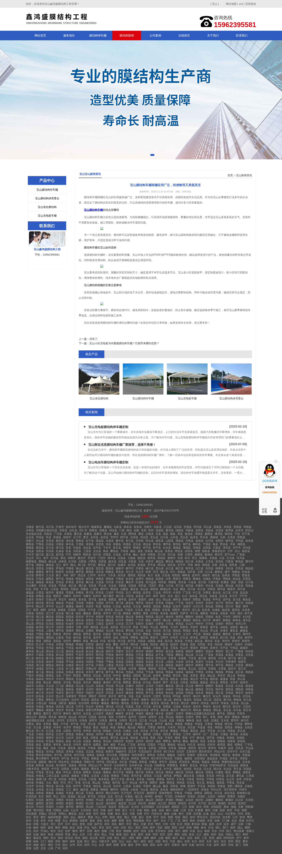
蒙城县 (127, 675)
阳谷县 (219, 644)
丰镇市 (243, 789)
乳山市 (184, 647)
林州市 (249, 637)
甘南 (103, 810)
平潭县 (199, 672)
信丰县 (190, 661)
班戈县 (50, 772)
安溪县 (70, 672)
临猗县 (161, 727)
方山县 (163, 720)
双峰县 (219, 606)
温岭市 (30, 685)
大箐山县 (41, 703)
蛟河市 (77, 713)
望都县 (221, 741)
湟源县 (160, 530)
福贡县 (246, 551)
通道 (238, 606)
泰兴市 (30, 692)
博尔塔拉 (38, 810)
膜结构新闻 (127, 35)
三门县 (60, 685)
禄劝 (197, 564)
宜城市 (219, 623)
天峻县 (30, 526)
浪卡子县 (118, 772)
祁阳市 (176, 609)
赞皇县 (40, 751)
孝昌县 (180, 623)
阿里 (206, 806)
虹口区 (162, 803)
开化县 (110, 685)
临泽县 (194, 537)
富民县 (233, 564)
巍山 (135, 554)
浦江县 (180, 685)
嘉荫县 (72, 703)
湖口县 (40, 665)
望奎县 (50, 699)
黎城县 (174, 730)
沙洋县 (209, 623)
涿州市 (150, 741)
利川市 (120, 620)
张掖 (110, 813)
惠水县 (30, 568)
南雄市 (80, 606)
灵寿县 (70, 751)
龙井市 (197, 706)
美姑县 (30, 578)
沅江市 (50, 613)
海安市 (239, 692)
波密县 (247, 772)
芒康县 (85, 775)
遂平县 (214, 627)
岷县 (173, 533)
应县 (58, 730)
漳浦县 (212, 668)
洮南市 (30, 710)
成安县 (72, 748)
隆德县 (85, 768)
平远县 (70, 602)
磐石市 (47, 713)
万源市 (152, 585)
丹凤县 (190, 540)
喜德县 (70, 578)
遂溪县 (224, 678)
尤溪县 (130, 672)
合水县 (30, 537)
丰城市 (90, 658)
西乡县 (224, 544)
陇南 (166, 813)
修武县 (144, 637)
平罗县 (138, 768)
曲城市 (244, 647)
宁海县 (180, 689)
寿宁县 (219, 665)
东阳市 (140, 685)
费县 (118, 647)
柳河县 (197, 710)
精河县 (82, 765)
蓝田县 (189, 551)
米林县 (40, 775)
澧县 (145, 613)
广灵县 (30, 734)
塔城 (48, 810)
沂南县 (157, 647)
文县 (158, 533)
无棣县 (144, 644)
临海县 (201, 744)
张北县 (107, 741)
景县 (118, 734)
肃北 (85, 537)
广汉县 (187, 592)
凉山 (73, 817)
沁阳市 (107, 637)
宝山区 (132, 803)
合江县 (227, 592)
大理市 (189, 554)
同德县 (247, 526)
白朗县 (30, 779)
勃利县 (178, 699)
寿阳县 (219, 727)
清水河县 (229, 792)
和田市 (145, 758)
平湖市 (40, 689)
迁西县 (162, 748)
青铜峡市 (106, 768)
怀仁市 (40, 730)
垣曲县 (104, 727)
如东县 (40, 696)
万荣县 (152, 727)
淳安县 (209, 689)
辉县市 (154, 637)
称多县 (128, 526)
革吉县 (198, 768)
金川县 (202, 582)
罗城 (77, 782)
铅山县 (190, 654)
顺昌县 (152, 668)
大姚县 (132, 557)
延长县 (117, 547)
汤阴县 (47, 640)
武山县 (40, 540)
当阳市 (60, 627)
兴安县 (30, 789)
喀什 (181, 813)
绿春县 (63, 561)
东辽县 (227, 710)
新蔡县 (204, 627)
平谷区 (40, 806)
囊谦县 (108, 526)
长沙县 (247, 616)
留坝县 (177, 544)
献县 (85, 737)
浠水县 (247, 620)
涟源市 (187, 606)
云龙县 (117, 554)
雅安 (43, 817)
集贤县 (155, 703)
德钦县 (206, 551)
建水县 (112, 561)
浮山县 (92, 723)
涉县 (53, 748)
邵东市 (80, 616)
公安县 (120, 623)
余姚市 (170, 689)
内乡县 (127, 634)
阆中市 (104, 589)
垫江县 (119, 796)
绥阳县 (176, 575)
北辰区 (211, 796)
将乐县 (120, 672)
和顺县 (239, 727)
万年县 (140, 654)
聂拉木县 (189, 775)
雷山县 (160, 568)
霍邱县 (177, 675)
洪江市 (229, 606)
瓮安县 (90, 568)
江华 (100, 609)
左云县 (221, 730)
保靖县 (147, 606)
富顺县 (40, 595)
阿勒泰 (249, 806)
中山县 (153, 720)
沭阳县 (249, 689)
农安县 (130, 713)
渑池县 (207, 634)
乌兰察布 (230, 813)
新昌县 (219, 685)
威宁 (227, 571)
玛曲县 (190, 530)
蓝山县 (119, 609)
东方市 (233, 595)
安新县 (211, 741)
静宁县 (124, 537)
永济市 (67, 727)
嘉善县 (70, 689)
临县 (199, 720)
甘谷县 (50, 540)
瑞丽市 (77, 554)
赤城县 (241, 737)
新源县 (236, 754)
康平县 (113, 720)
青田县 (224, 682)
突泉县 (205, 789)
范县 (68, 637)
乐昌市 (90, 606)
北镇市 (142, 716)
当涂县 (30, 682)
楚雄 (90, 817)
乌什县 (123, 761)
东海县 (229, 692)
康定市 (130, 582)
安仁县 (196, 609)
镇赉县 (50, 710)
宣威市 (122, 564)
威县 (113, 744)
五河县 (67, 682)
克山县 (245, 703)
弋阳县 (170, 654)
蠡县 (185, 741)
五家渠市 (191, 751)
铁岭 (192, 820)
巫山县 (82, 796)
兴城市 (140, 713)
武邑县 (167, 734)
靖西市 (153, 782)
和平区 (80, 799)
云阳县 (102, 796)
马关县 (241, 557)
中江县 (197, 592)
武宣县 (247, 779)
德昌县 (150, 578)
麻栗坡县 (31, 561)
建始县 (110, 620)
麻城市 (217, 620)
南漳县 (40, 627)
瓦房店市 (72, 720)
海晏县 (103, 530)
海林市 (145, 699)
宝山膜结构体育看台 (47, 198)
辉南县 (207, 710)
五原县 (90, 792)
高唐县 (184, 644)
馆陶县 (239, 744)
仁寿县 (94, 589)
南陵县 (97, 682)
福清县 (190, 672)
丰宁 (192, 737)
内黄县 (30, 640)
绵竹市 (167, 592)
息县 (148, 630)
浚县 (240, 637)
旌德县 (40, 675)
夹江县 (201, 589)
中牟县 (50, 644)
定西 (188, 813)
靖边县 (147, 544)
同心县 (118, 768)
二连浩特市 (192, 789)
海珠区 (30, 803)
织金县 (246, 571)
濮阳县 (50, 637)
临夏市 (98, 533)
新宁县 (249, 613)
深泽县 (50, 751)
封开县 (160, 602)
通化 (185, 817)
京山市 (190, 623)
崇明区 (60, 803)
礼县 (123, 533)
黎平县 (190, 568)
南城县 (60, 658)
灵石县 (181, 727)
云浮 (235, 817)
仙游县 (180, 672)
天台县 (50, 685)
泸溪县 (100, 665)
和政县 (48, 533)
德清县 (249, 685)
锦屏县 (219, 568)
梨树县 (37, 713)
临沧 (125, 813)
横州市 (114, 789)
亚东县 (210, 775)
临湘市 (174, 613)
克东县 (235, 703)
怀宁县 (204, 678)
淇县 (232, 637)
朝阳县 (231, 713)
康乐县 (78, 533)
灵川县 (50, 789)
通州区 (80, 806)
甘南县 (40, 706)
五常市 (80, 706)
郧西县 (164, 627)
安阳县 (57, 640)
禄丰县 (112, 557)
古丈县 (137, 606)
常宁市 (90, 616)
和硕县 (206, 761)
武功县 (247, 547)
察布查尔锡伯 (44, 754)
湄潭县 (132, 575)
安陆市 (140, 623)
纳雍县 (236, 571)
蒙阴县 (90, 647)
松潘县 (225, 582)
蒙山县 (157, 786)
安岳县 (53, 585)
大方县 (50, 575)
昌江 (177, 595)
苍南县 (130, 689)
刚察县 (93, 530)
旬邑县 (40, 551)
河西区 (60, 799)
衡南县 (140, 616)
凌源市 (170, 713)
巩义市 (40, 644)
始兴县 (127, 606)
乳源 (98, 606)
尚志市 (90, 706)
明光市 (50, 678)
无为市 (87, 682)
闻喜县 (142, 727)
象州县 (30, 782)
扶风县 (149, 551)
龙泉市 (157, 682)
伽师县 (188, 758)
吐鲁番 (199, 810)
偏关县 (169, 723)
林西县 (198, 792)
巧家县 (229, 561)
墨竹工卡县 (118, 779)
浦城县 (142, 668)
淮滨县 (157, 630)
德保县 (221, 782)
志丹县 (97, 547)
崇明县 (206, 564)
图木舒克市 (205, 751)
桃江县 (70, 613)
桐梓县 (186, 575)
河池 (50, 820)
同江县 (208, 699)
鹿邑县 (80, 630)
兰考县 (189, 640)
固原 (222, 810)
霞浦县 (249, 665)
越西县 (50, 578)
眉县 (140, 551)
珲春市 (207, 706)
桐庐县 (219, 689)
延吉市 (237, 706)
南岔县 (30, 703)
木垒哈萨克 (120, 765)
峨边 (183, 589)
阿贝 (95, 810)
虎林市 (195, 703)
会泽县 (132, 564)
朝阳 (170, 817)
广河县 (58, 533)
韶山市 (160, 616)
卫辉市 (164, 637)
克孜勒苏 (216, 806)
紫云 (58, 575)
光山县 (204, 630)
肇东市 (207, 696)
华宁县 (92, 564)
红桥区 (30, 799)
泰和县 (212, 658)
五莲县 (174, 647)
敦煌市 (67, 537)
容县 (48, 595)
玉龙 (141, 561)
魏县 (230, 744)
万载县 (140, 658)
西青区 (231, 796)
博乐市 (108, 765)
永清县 (244, 734)
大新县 (190, 779)
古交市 (60, 734)
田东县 (241, 782)
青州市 (160, 651)
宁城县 (188, 792)
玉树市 (148, 526)
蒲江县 (120, 595)
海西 (244, 810)
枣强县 (177, 734)
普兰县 (237, 768)
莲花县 (120, 665)
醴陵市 (190, 616)
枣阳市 (229, 623)
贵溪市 (199, 661)
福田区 (160, 799)
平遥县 (201, 727)
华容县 (214, 613)
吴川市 (219, 602)
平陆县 (87, 727)
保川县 (112, 640)
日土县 (208, 768)
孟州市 (97, 637)
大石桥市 (121, 716)
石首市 (90, 623)
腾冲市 (249, 561)
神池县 (219, 723)
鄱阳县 (150, 654)
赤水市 (102, 575)
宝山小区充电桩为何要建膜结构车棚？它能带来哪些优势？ (124, 343)
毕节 (156, 817)
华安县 (162, 668)
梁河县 (60, 554)
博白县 (50, 786)
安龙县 (70, 571)
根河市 (100, 792)
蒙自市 (82, 557)
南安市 (232, 668)
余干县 (160, 654)
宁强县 (207, 544)
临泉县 (40, 678)
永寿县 (209, 672)
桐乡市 (30, 689)
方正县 (147, 706)
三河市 (187, 734)
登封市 (226, 640)
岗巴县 (168, 775)
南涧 (143, 554)
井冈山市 (161, 658)
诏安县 (202, 668)
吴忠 (81, 813)
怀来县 (40, 741)
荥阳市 (30, 644)
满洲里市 (151, 792)
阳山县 (167, 599)
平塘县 (70, 568)
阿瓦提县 (111, 761)
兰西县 (40, 699)
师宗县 (161, 564)
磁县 (46, 748)
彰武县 (102, 716)
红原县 (140, 582)
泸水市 (30, 554)
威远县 (30, 592)
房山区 (90, 806)
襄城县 (30, 637)
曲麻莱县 (96, 526)
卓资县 (70, 792)
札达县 (227, 768)
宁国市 (30, 675)
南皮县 (104, 737)
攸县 (218, 616)
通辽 (126, 817)
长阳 (85, 627)
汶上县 (60, 651)
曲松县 (180, 772)
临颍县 (217, 634)
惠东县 (130, 602)
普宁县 (92, 599)
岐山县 (159, 551)
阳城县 (107, 730)
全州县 (40, 789)
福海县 (91, 754)
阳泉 (178, 817)
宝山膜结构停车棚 (47, 189)
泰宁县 (110, 672)
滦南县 (182, 748)
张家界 (84, 820)
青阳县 (87, 675)
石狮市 (30, 672)
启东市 (30, 696)
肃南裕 (214, 537)
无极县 (30, 751)
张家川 (30, 540)
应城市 (150, 623)
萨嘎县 (178, 775)
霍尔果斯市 (42, 758)
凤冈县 (142, 575)
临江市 (121, 710)
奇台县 (148, 765)
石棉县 (122, 585)
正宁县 (246, 533)
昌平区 (70, 806)
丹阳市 (80, 692)
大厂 (205, 734)
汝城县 (216, 609)
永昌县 (110, 540)
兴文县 (239, 585)
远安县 (114, 627)
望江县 (164, 678)
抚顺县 (236, 716)
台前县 (60, 637)
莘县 (210, 644)
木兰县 (120, 706)
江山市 (90, 685)
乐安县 (249, 654)
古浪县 (231, 537)
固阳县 (208, 792)
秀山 (56, 796)
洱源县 (107, 554)
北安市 (75, 699)
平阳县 (140, 689)
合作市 (239, 530)
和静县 (216, 761)
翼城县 (139, 723)
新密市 (246, 640)
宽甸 (198, 716)
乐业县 (191, 782)
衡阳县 (150, 616)
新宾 (227, 716)
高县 (36, 589)
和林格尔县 (243, 792)
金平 (46, 557)
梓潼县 (137, 592)
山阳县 (170, 540)
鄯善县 (244, 765)
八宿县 (105, 775)
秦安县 (60, 540)
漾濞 (180, 554)
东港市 (190, 716)
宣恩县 (90, 620)
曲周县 (221, 744)
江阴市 (157, 696)
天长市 (60, 678)
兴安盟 (197, 813)
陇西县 (209, 533)
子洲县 (80, 544)
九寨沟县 (213, 582)
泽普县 (244, 758)
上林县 (134, 789)
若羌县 (30, 765)
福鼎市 (180, 665)
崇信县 (144, 537)
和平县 (217, 599)
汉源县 (132, 585)
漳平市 (30, 668)
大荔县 (217, 547)
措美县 (170, 772)
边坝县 (65, 775)
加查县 (150, 772)
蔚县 (68, 741)
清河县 (68, 754)
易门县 (82, 564)
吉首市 (177, 606)
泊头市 (70, 737)
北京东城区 (163, 806)
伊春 (139, 810)
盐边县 (244, 592)
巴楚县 (178, 758)
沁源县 (127, 730)
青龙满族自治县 (117, 748)
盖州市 (132, 716)
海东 (117, 813)
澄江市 (112, 564)
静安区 (182, 803)
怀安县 (50, 741)
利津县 (249, 651)
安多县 (77, 772)
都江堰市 (108, 595)
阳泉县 (60, 741)
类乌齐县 (136, 775)
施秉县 (40, 571)
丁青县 (125, 775)
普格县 (110, 578)
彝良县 (170, 561)
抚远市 (188, 699)
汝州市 (67, 640)
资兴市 (186, 609)
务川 (150, 575)
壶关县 (164, 730)
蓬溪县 (60, 592)
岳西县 (154, 678)
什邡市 (177, 592)
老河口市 (240, 623)
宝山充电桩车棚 (47, 215)
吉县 (83, 723)
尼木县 (140, 779)
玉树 (240, 806)
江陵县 (100, 623)
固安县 (30, 737)
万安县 (192, 658)
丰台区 (135, 806)
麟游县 (114, 551)
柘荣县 (199, 665)
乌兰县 (50, 526)
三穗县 (30, 571)
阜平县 (57, 744)
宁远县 (129, 609)
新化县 (209, 606)
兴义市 (140, 571)
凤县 (105, 551)
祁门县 (110, 678)
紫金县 (247, 599)
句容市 (60, 692)
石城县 (60, 661)
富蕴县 (100, 754)
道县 (147, 609)
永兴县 (246, 609)
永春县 (60, 672)
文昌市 (30, 599)
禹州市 (247, 634)
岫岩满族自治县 (35, 720)
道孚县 (80, 582)
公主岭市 (98, 713)
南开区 (50, 799)
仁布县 (250, 775)
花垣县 (157, 606)
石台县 (97, 675)
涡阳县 (137, 675)
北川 (128, 592)
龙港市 (80, 689)
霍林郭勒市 (165, 792)
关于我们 (213, 35)
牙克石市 (139, 792)
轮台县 (50, 765)
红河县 (54, 557)
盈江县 (50, 554)
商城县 (187, 630)
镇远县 (249, 568)
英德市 (142, 599)
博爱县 (134, 637)
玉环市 (234, 682)
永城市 (224, 630)
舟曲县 (209, 530)
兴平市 (237, 547)
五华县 (80, 602)
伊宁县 (58, 754)
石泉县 (50, 544)
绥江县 (190, 561)
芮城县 (77, 727)
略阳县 (197, 544)
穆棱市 (125, 699)
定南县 (130, 661)
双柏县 (161, 557)
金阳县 (90, 578)
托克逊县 (233, 765)
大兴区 (60, 806)
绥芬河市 (156, 699)
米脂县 (117, 544)
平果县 (231, 782)
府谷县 (157, 544)
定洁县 (230, 775)
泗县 (185, 675)
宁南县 (120, 578)
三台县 (157, 592)
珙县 (28, 589)
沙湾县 (30, 754)
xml (241, 3)
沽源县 (87, 741)
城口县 (139, 796)
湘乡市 (170, 616)
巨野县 (90, 644)
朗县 (228, 772)
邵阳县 (60, 616)
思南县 (181, 571)
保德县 (179, 723)
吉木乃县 (245, 751)
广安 (178, 820)
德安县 (60, 665)
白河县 (209, 540)
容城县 (241, 741)
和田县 (135, 758)
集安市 (175, 710)
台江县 (199, 568)
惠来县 (102, 599)
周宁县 (209, 665)
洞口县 (40, 616)
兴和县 (40, 792)
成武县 (100, 644)
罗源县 (229, 672)
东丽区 (241, 796)
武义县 (190, 685)
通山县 (167, 620)
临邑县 (60, 647)
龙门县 (120, 602)
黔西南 (74, 820)
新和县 (142, 744)
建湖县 (130, 692)
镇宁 (73, 575)
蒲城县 (177, 547)
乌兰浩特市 (230, 789)
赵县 (230, 748)
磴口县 (80, 792)
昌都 (28, 810)
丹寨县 (140, 568)
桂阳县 (40, 613)
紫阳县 (30, 544)
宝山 (65, 820)
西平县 (60, 630)
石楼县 (180, 720)
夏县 (95, 727)
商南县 (180, 540)
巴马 (63, 782)
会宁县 (90, 540)
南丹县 (116, 782)
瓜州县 (94, 537)
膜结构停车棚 (97, 35)
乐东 (170, 595)
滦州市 (192, 748)
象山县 (190, 689)
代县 (28, 727)
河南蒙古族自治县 (46, 530)
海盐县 (60, 689)
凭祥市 (170, 779)
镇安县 (160, 540)
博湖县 (196, 761)
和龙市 (187, 706)
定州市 (140, 741)
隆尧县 (171, 744)
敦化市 (217, 706)
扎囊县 (219, 772)
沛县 (131, 696)
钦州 (242, 817)
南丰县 (40, 658)
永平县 (127, 554)
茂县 (233, 582)
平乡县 (122, 744)
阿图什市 (89, 761)
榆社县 (30, 730)
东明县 (60, 644)
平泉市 (169, 737)
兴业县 (40, 786)
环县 (48, 537)
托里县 (161, 754)
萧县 (202, 675)
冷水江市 (198, 606)
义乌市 (150, 685)
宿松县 (174, 678)
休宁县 (127, 678)
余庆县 (122, 575)
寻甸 (190, 564)
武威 (215, 810)
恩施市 (130, 620)
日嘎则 (57, 810)
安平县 (137, 734)
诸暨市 (209, 685)
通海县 (102, 564)
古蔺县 (207, 592)
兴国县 (90, 661)
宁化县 (150, 672)
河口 (38, 557)
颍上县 (231, 675)
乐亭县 (172, 748)
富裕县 (30, 706)
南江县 (72, 585)
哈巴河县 (79, 754)
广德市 (67, 675)
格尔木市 (83, 526)
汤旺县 (63, 703)
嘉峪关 (82, 817)
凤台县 (47, 682)
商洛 (103, 813)
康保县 (97, 741)
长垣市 (174, 637)
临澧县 (137, 613)
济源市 (194, 627)
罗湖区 (170, 799)
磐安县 (170, 685)
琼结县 (190, 772)
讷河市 (215, 703)
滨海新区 (180, 796)
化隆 (136, 530)
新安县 (179, 640)
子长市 (107, 547)
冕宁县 (60, 578)
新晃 (36, 609)
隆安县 (154, 789)
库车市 (163, 761)
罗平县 (152, 564)
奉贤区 (70, 803)
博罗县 (140, 602)
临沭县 (80, 647)
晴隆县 (110, 571)
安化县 (60, 613)
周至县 (179, 551)
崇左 (28, 817)
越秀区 (40, 803)
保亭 (155, 595)
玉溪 (36, 820)
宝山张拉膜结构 (47, 207)
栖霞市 (199, 651)
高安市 (70, 658)
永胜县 (132, 561)
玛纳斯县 (159, 765)
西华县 (130, 630)
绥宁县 (30, 616)
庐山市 (219, 661)
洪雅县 (84, 589)
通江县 (82, 585)
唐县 (38, 744)
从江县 (170, 568)
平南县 (87, 786)
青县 (153, 737)
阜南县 (241, 675)
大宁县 (64, 723)
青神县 (64, 589)
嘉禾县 (236, 609)
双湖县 (247, 768)
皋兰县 (130, 540)
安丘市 (130, 651)
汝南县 (224, 627)
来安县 (100, 678)
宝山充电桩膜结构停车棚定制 (108, 427)
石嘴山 (43, 813)
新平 (65, 564)
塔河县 (167, 696)
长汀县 (70, 668)
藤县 (165, 786)
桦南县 (237, 699)
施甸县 (50, 564)
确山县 (244, 627)
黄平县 (50, 571)
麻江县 (150, 568)
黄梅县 (227, 620)
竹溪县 (144, 627)
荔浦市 (191, 786)
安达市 (217, 696)
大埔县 (100, 602)
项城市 (70, 630)
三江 (68, 789)
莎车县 (234, 758)
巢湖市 (107, 682)
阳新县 (184, 627)
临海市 (244, 682)
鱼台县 (90, 651)
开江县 (180, 585)
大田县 (140, 672)
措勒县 (178, 768)
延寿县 (100, 706)
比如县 (97, 772)
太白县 (97, 551)
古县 (110, 723)
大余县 (180, 661)
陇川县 (40, 554)
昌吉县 (194, 765)
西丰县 (53, 716)
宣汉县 (190, 585)
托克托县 (31, 796)
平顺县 (184, 730)
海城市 (246, 716)
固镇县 (57, 682)
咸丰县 (80, 620)
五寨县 (209, 723)
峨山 (73, 564)
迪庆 (110, 810)
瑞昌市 (242, 661)
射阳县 (140, 692)
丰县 (138, 696)
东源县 (207, 599)
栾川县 (169, 640)
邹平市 (124, 644)
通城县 (187, 620)
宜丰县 (120, 658)
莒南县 (100, 647)
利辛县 (117, 675)
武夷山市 (91, 668)
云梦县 (160, 623)
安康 (134, 817)
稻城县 (197, 578)
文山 (97, 817)
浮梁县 (140, 665)
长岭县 (80, 710)
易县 (202, 741)
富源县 (142, 564)
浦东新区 (111, 803)
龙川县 (237, 599)
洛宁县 (132, 640)
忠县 (110, 796)
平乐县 (201, 786)
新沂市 (112, 696)
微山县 (100, 651)
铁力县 (247, 699)
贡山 (237, 551)
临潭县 (229, 530)
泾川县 (164, 537)
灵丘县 (241, 730)
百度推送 (250, 3)
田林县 (181, 782)
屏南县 (229, 665)
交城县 (215, 720)
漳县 (180, 533)
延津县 (219, 561)
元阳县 (82, 561)
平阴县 (110, 654)
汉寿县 (154, 613)
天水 (163, 820)
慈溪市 (160, 689)
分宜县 (209, 661)
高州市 (209, 602)
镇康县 (203, 557)
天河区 (249, 799)
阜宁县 (150, 692)
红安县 (50, 623)
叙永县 (217, 592)
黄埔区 (229, 799)
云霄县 (222, 668)
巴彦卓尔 (156, 813)
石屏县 (102, 561)
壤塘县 (172, 582)
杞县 (217, 640)
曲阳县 (194, 741)
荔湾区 (50, 803)
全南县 (120, 661)
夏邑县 (234, 630)
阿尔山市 (216, 789)
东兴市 (117, 786)
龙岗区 (130, 799)
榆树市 (120, 713)
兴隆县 (221, 737)
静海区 (159, 796)
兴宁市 (110, 602)
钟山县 (133, 782)
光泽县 (132, 668)
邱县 (38, 748)
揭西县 (112, 599)
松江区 (90, 803)
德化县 (50, 672)
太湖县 (184, 678)
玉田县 (152, 748)
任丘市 (60, 737)
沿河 (155, 571)
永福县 (249, 786)
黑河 (95, 813)
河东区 (70, 799)
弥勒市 (72, 557)
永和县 (47, 723)
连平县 (227, 599)
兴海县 (227, 526)
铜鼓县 (100, 658)
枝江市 (50, 627)
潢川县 (167, 630)
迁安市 (132, 748)
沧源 (180, 557)
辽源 (183, 810)
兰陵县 (127, 647)
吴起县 (87, 547)
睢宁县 (122, 696)
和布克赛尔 (138, 754)
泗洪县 (229, 689)
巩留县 (246, 754)
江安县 (54, 589)
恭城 (183, 786)
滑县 (38, 640)
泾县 (58, 675)
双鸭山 (63, 813)
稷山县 (132, 727)
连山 (158, 599)
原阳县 (204, 637)
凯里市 (60, 571)
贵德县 (237, 526)
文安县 (214, 734)
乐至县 (43, 585)
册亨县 (80, 571)
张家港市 (71, 696)
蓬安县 (134, 589)
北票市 (180, 713)
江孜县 (92, 779)
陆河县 (40, 602)
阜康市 (184, 765)
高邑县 (60, 751)
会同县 (52, 609)
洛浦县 (105, 758)
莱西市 (70, 654)
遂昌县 (204, 682)
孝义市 (133, 720)
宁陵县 (40, 634)
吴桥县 (94, 737)
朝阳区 (176, 806)
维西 (197, 551)
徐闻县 (249, 602)
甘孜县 (60, 582)
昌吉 (213, 813)
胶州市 (90, 654)
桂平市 (77, 786)
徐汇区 (212, 803)
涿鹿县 (30, 741)
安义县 (160, 665)
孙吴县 (85, 699)
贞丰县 (100, 571)
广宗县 (132, 744)
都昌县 (50, 665)
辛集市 (222, 748)
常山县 (120, 685)
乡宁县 (74, 723)
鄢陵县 (40, 637)
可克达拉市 (145, 751)
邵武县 (102, 668)
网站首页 (40, 35)
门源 (122, 530)
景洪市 (219, 554)
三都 (242, 564)
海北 (199, 806)
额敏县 (171, 754)
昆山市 (60, 696)
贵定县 (100, 568)
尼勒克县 (202, 754)
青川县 (90, 592)
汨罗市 (184, 613)
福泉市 (120, 568)
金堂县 (140, 595)
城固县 (241, 544)
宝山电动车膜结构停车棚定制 (108, 462)
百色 (163, 817)
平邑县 (110, 647)
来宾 (43, 820)
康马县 (240, 775)
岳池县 (219, 585)
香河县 (234, 734)
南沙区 (199, 799)
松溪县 (122, 668)
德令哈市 (71, 526)
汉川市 (130, 623)
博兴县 (134, 644)
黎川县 (50, 658)
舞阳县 (227, 634)
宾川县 (161, 554)
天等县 (180, 779)
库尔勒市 (61, 765)
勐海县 (209, 554)
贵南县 (218, 526)
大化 (48, 782)
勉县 (215, 544)
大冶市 (174, 627)
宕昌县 (150, 533)
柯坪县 (100, 761)
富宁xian (230, 554)
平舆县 (40, 630)
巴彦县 (130, 706)
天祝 (222, 537)
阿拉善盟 (31, 813)
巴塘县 (217, 578)
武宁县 (90, 665)
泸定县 (120, 582)
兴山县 (104, 627)
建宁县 (100, 672)
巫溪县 (72, 796)
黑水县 (182, 582)
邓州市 (67, 634)
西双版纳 (138, 820)
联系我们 (241, 35)
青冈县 (30, 699)
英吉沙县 (31, 761)
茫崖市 (60, 526)
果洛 (226, 806)
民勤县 (241, 537)
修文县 (216, 575)
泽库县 (63, 530)
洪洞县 (119, 723)
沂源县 (40, 654)
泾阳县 (77, 551)
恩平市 (30, 606)
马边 (175, 589)
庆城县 (57, 537)
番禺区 (219, 799)
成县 (165, 533)
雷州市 (229, 602)
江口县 (209, 571)
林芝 (229, 810)
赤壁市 (157, 620)
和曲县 (189, 723)
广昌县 (209, 654)
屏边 (63, 557)
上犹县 (170, 661)
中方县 (92, 609)
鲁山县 (94, 640)
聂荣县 (87, 772)
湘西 (114, 820)
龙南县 (140, 661)
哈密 (88, 813)
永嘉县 (150, 689)
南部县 (154, 589)
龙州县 (200, 779)
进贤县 (150, 665)
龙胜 (230, 786)
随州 (185, 820)
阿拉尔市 (219, 751)
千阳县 (124, 551)
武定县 (122, 561)
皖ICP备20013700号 (166, 510)
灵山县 (107, 786)
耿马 (187, 557)
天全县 (112, 585)
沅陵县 (82, 609)
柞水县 (150, 540)
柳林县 (190, 720)
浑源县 (231, 730)
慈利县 (97, 613)
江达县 (158, 775)
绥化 (128, 820)
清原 (220, 716)
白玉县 (30, 582)
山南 (65, 810)
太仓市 (50, 696)
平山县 (249, 748)
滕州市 (30, 654)
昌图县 (43, 716)
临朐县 (180, 651)
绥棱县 (227, 696)
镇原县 (229, 533)
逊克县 (95, 699)
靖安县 (110, 658)
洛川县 (60, 547)
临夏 (176, 810)
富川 (125, 782)
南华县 (152, 557)
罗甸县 (60, 568)
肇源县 (105, 703)
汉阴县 (60, 544)
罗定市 (63, 599)
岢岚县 (199, 723)
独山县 (80, 568)
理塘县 (227, 578)
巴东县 (100, 620)
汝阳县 (152, 640)
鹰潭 (249, 817)
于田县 (85, 758)
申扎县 (67, 772)
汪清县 (177, 706)
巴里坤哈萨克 (218, 765)
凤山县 (96, 782)
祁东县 (110, 616)
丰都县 (129, 796)
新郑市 (236, 640)
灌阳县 (239, 786)
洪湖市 (80, 623)
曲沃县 (149, 723)
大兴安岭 (85, 810)
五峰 (78, 627)
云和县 (184, 682)
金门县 (40, 672)
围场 (177, 737)
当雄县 (150, 779)
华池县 (40, 537)
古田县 (239, 665)
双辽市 (247, 710)
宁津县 (70, 647)
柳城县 (104, 789)
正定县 (90, 751)
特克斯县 (215, 754)
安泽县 (102, 723)
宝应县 (92, 585)
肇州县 (115, 703)
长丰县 (147, 682)
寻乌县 (70, 661)
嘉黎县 (107, 772)
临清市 (174, 644)
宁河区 (169, 796)
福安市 (190, 665)
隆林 (162, 782)
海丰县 (50, 602)
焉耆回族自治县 (231, 761)
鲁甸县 (239, 561)
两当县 (108, 533)
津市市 (107, 613)
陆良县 (171, 564)
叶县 (103, 640)
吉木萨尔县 (136, 765)
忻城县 (40, 782)
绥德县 (127, 544)
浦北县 (97, 786)
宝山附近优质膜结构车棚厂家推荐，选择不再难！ (122, 444)
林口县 (168, 699)
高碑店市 (118, 741)
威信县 (160, 561)
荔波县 (110, 568)
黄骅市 (50, 737)
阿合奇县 (64, 761)
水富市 (150, 561)
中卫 (132, 810)
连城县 (40, 668)
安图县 (167, 706)
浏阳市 (237, 616)
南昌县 (170, 665)
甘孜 (190, 810)
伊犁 (105, 817)
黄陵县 (30, 547)
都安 (56, 782)
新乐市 (202, 748)
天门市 (30, 620)
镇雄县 (180, 561)
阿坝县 (162, 582)
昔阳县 (229, 727)
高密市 (120, 651)
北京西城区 (147, 806)
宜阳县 (142, 640)
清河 (105, 744)
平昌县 (63, 585)
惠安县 (80, 672)
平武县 (120, 592)
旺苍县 (100, 592)
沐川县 (191, 589)
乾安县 (70, 710)
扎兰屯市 (126, 792)
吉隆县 (200, 775)
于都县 (100, 661)
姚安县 (142, 557)
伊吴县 (204, 765)
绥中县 (160, 713)
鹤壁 (121, 820)
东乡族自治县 (34, 533)
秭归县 (94, 627)
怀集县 (170, 602)
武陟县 (124, 637)
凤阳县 (70, 678)
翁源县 (107, 606)
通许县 (209, 640)
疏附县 (43, 761)
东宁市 (115, 699)
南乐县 (77, 637)
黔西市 (40, 575)
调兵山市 (31, 716)
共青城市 (230, 661)
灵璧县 (194, 675)
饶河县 (125, 703)
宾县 (138, 706)
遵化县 (142, 748)
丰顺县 (90, 602)
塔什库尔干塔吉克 (161, 758)
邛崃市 (67, 595)
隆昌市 (231, 589)
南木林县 (103, 779)
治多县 (118, 526)
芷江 (28, 609)
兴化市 (50, 692)
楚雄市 (171, 557)
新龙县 (50, 582)
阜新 (111, 716)
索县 (58, 772)
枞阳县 (214, 678)
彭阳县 (65, 768)
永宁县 (168, 768)
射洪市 (50, 592)
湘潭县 (180, 616)
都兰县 (40, 526)
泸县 (235, 592)
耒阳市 (100, 616)
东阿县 (201, 644)
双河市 (158, 751)
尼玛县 (30, 772)
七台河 (74, 810)
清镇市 (206, 575)
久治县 (168, 526)
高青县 (50, 654)
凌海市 (152, 716)
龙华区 (110, 799)
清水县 (70, 540)
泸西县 (92, 561)
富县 (68, 547)
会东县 (130, 578)
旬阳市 (219, 540)
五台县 (37, 727)
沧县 (160, 737)
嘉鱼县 (197, 620)
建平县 (221, 713)
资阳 (65, 817)
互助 (143, 530)
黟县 (118, 678)
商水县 (120, 630)
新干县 (232, 658)
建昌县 (150, 713)
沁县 (135, 730)
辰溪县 (72, 609)
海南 (233, 806)
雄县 (158, 741)
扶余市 (60, 710)
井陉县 (100, 751)
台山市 (60, 606)
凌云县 (201, 782)
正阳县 (30, 630)
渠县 (161, 585)
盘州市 (196, 575)
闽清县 (219, 672)
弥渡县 (152, 554)
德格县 (40, 582)
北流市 (30, 786)
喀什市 (53, 761)
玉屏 (200, 571)
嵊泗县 (70, 685)
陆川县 (60, 786)
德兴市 (120, 654)
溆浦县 (62, 609)
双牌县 (156, 609)
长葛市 (237, 634)
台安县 (51, 720)
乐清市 (90, 689)
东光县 (144, 737)
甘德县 (188, 526)
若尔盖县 (151, 582)
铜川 (168, 810)
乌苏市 (181, 754)
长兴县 (239, 685)
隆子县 (140, 772)
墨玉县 (125, 758)
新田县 (109, 609)
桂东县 (206, 609)
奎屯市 (55, 758)
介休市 (171, 727)
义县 (161, 716)
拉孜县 (63, 779)
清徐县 (90, 734)
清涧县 (90, 544)
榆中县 (120, 540)
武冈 (232, 613)
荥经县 (142, 585)
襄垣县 (194, 730)
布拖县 (100, 578)
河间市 (40, 737)
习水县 (112, 575)
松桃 (148, 571)
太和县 (30, 678)
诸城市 (150, 651)
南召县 (167, 634)
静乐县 (229, 723)
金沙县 (30, 575)
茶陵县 (209, 616)
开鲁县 (178, 792)
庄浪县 (134, 537)
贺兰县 (158, 768)
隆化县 (201, 737)
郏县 (85, 640)
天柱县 (229, 568)
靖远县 (100, 540)
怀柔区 (50, 806)
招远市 (209, 651)
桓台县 (60, 654)
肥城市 (204, 647)
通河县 (110, 706)
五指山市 (51, 599)
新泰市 (214, 647)
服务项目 (69, 35)
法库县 (103, 720)
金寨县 (157, 675)
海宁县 (50, 689)
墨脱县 (30, 775)
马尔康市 (31, 585)
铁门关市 (169, 751)
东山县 (192, 668)
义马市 (187, 634)
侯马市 (245, 720)
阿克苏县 (184, 761)
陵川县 (97, 730)
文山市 (30, 557)
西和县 (132, 533)
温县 (115, 637)
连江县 (239, 672)
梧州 (28, 820)
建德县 (199, 689)
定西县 (47, 744)
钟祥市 (199, 623)
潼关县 (227, 547)
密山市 (185, 703)
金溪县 (229, 654)
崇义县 (160, 661)
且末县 (246, 761)
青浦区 (80, 803)
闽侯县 (249, 672)
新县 (195, 630)
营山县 (144, 589)
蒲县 (38, 723)
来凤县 (70, 620)
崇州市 (77, 595)
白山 (220, 813)
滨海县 (160, 692)
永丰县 (222, 658)
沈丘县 (110, 630)
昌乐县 (170, 651)
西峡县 (147, 634)
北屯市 (180, 751)
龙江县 (70, 706)
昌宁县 (30, 564)
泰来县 (50, 706)
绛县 (113, 727)
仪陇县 (124, 589)
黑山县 (170, 716)
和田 (117, 810)
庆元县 (174, 682)
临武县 (226, 609)
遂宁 (156, 820)
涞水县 (67, 744)
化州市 (199, 602)
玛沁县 (208, 526)
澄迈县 (203, 595)
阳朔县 (60, 789)
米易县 (30, 595)
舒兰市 (57, 713)
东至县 (107, 675)
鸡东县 (205, 703)
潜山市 (194, 678)
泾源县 (75, 768)
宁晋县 (161, 744)
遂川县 (202, 658)
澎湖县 (30, 665)
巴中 (146, 813)
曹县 (115, 644)
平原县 (40, 647)
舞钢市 (77, 640)
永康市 (130, 685)
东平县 (224, 647)
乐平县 (130, 665)
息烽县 (226, 575)
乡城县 (207, 578)
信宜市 (190, 602)
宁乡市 (227, 616)
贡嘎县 (209, 772)
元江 (58, 564)
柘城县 (30, 634)
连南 (151, 599)
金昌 (154, 810)
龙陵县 (40, 564)
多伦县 (164, 789)
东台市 (120, 692)
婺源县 (130, 654)
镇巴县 (187, 544)
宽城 (184, 737)
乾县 (68, 551)
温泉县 (72, 765)
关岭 (65, 575)
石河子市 (232, 751)
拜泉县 (225, 703)
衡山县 (130, 616)
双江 (194, 557)
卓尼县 (219, 530)
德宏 (119, 817)
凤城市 (180, 716)
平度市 (80, 654)
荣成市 (194, 647)
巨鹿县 (152, 744)
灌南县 (209, 692)
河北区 (40, 799)
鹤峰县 (60, 620)
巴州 (240, 813)
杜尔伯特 (83, 703)
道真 (157, 575)
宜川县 (50, 547)
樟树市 (80, 658)
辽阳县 (92, 716)
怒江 (125, 810)
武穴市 (207, 620)
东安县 (166, 609)
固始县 (177, 630)
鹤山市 (40, 606)
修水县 (80, 665)
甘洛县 (40, 578)
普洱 (36, 817)
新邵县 (70, 616)
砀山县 (211, 675)
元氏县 (239, 748)
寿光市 (140, 651)
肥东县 (137, 682)
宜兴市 (147, 696)
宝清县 (135, 703)
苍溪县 (70, 592)
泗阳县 (239, 689)
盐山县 (124, 737)
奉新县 (150, 658)
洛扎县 (160, 772)
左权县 (249, 727)
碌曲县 (180, 530)
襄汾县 (129, 723)
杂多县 (138, 526)
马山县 (144, 789)
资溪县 (219, 654)
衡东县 (120, 616)
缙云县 (214, 682)
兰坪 (230, 551)
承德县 (231, 737)
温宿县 (173, 761)
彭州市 (97, 595)
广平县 (249, 744)
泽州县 (87, 730)
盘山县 (72, 716)
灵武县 (148, 768)
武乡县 (144, 730)
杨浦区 (152, 803)
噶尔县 (218, 768)
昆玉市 (132, 751)
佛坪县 (167, 544)
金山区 (100, 803)
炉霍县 (70, 582)
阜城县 (110, 734)
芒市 (68, 554)
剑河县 (209, 568)
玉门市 (77, 537)
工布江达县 (52, 775)
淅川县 (117, 634)
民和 (151, 530)
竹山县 (154, 627)
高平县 (77, 730)
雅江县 (90, 582)
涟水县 (199, 692)
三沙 (184, 806)
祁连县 (113, 530)
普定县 (82, 575)
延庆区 (232, 803)
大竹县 (170, 585)
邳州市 (102, 696)
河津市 (57, 727)
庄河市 (61, 720)
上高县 (130, 658)
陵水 (163, 595)
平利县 (239, 540)
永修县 (70, 665)
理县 (240, 582)
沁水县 (117, 730)
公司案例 (155, 35)
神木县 (70, 544)
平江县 (194, 613)
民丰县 (75, 758)
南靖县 (182, 668)
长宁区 (192, 803)
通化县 (217, 710)
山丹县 (174, 537)
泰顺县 (110, 689)
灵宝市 (177, 634)
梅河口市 (186, 710)
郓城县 (80, 644)
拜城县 (133, 761)
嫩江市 (105, 699)
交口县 (143, 720)
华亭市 (114, 537)
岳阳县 (224, 613)
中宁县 (55, 768)
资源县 (211, 786)
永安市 (90, 672)
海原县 (45, 768)
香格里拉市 (218, 551)
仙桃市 (50, 620)
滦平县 (211, 737)
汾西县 (30, 723)
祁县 (210, 727)
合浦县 (137, 786)
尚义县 (77, 741)
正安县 (166, 575)
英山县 (30, 623)
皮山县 (115, 758)
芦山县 (102, 585)
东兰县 (86, 782)
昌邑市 (110, 651)
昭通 (57, 820)
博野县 (167, 741)
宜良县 (223, 564)
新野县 (87, 634)
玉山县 (199, 654)
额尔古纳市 (112, 792)
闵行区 (142, 803)
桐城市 (144, 678)
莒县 (165, 647)
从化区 (190, 799)
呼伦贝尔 (202, 817)
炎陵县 (199, 616)
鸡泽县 (30, 748)
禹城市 (229, 644)
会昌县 (80, 661)
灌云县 (219, 692)
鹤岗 (146, 810)
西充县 (114, 589)
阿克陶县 (76, 761)
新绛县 (122, 727)
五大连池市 (62, 699)
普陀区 (172, 803)
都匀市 (130, 568)
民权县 (57, 634)
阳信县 (154, 644)
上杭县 (60, 668)
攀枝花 (72, 813)
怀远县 (77, 682)
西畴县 (43, 561)
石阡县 (191, 571)
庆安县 (247, 696)
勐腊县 (199, 554)
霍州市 (235, 720)
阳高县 (50, 734)
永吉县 (87, 713)
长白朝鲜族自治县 (138, 710)
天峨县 (106, 782)
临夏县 (88, 533)
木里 (168, 578)
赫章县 (219, 571)
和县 (232, 678)
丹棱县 (74, 589)
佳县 (108, 544)
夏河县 (170, 530)
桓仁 (205, 716)
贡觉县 (148, 775)
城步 (240, 613)
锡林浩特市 (177, 789)
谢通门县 (41, 779)
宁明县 (210, 779)
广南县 (241, 554)
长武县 (50, 551)
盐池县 (128, 768)
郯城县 (147, 647)
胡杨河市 (121, 751)
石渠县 (247, 578)
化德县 (60, 792)
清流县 (160, 672)
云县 (222, 557)
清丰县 (87, 637)
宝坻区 (191, 796)
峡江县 (242, 658)
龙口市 (229, 651)
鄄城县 (70, 644)
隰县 (56, 723)
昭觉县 (80, 578)
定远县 (80, 678)
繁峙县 (249, 723)
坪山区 (100, 799)
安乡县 (164, 613)
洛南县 (199, 540)
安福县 (182, 658)
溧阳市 (92, 696)
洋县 (232, 544)
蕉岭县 (60, 602)
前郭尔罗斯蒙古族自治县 (100, 710)
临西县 (97, 744)
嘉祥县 (70, 651)
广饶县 (239, 651)
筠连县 (249, 585)
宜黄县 (239, 654)
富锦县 (198, 699)
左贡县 (95, 775)
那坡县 (211, 782)
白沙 (184, 595)
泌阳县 (234, 627)
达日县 (178, 526)
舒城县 (167, 675)
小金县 (192, 582)
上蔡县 (50, 630)
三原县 (87, 551)
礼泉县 (60, 551)
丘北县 (231, 557)
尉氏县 (199, 640)
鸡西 (139, 813)
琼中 (148, 595)
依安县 (60, 706)
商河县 (100, 654)
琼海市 (40, 599)
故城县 (127, 734)
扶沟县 (140, 630)
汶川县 (249, 582)
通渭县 (219, 533)
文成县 (120, 689)
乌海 (132, 813)
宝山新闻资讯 (244, 175)
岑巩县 (239, 568)
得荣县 (187, 578)
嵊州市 (199, 685)
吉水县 (30, 661)
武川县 (218, 792)
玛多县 (158, 526)
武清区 (201, 796)
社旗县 (107, 634)
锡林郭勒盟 (54, 817)
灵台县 (154, 537)
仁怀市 (92, 575)
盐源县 (160, 578)
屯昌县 (213, 595)
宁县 (237, 533)
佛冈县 (177, 599)
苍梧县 (174, 786)
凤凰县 (167, 606)
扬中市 (70, 692)
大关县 (209, 561)
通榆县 (40, 710)
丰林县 (53, 703)
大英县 (40, 592)
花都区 (209, 799)
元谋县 (122, 557)
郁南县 (72, 599)
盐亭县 (147, 592)
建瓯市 (80, 668)
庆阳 (247, 813)
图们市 (227, 706)
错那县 (130, 772)
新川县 (224, 637)
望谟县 (90, 571)
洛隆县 (75, 775)
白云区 (239, 799)
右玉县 (50, 730)
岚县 (171, 720)
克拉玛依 (215, 817)
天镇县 (40, 734)
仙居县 (40, 685)
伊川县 (122, 640)
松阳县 (194, 682)
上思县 (127, 786)
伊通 (28, 713)
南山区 (150, 799)
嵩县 (160, 640)
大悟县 (170, 623)
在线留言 (184, 35)
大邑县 (130, 595)
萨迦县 (72, 779)
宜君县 (169, 551)
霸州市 (197, 734)
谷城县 (30, 627)
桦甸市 (67, 713)
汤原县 (218, 699)
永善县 (199, 561)
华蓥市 (199, 585)
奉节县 (92, 796)
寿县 (38, 682)
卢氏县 (197, 634)
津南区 (221, 796)
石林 (214, 564)
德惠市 (110, 713)
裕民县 (151, 754)
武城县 (249, 644)
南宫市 (87, 744)
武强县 (157, 734)
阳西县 (197, 599)
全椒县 (90, 678)
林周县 (160, 779)
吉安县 (40, 661)
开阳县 (236, 575)
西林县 (171, 782)
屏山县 (229, 585)
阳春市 (187, 599)
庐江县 (117, 682)
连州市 (132, 599)
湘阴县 (204, 613)
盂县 (202, 730)
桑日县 (199, 772)
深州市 (100, 734)
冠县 (192, 644)
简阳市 (57, 595)
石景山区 (123, 806)
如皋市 (249, 692)
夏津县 (30, 647)
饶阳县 (147, 734)
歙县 (135, 678)
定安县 (223, 595)
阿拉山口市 (95, 765)
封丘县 (184, 637)
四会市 (150, 602)
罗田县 (40, 623)
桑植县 (87, 613)
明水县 (237, 696)
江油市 (110, 592)
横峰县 (180, 654)
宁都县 (110, 661)
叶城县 (224, 758)
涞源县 (231, 741)
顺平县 (177, 741)
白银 (174, 813)
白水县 (167, 547)
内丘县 (191, 744)
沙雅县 (153, 761)
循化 (129, 530)
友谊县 (145, 703)
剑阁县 (80, 592)
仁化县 (117, 606)
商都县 (50, 792)
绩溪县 (50, 675)
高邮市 (90, 692)
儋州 (207, 810)
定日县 (82, 779)
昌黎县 (102, 748)
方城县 (157, 634)
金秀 (239, 779)
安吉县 (229, 685)
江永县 (139, 609)
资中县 (241, 589)
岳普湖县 (199, 758)
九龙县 (100, 582)
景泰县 (80, 540)
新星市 (110, 751)
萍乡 (148, 820)
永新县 (172, 658)
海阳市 (190, 651)
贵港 (148, 817)
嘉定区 (122, 803)
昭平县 (143, 782)
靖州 (245, 606)
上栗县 (110, 665)
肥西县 (127, 682)
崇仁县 (30, 658)
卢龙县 (92, 748)
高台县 (184, 537)
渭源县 (199, 533)
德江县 (164, 571)
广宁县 (180, 602)
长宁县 (44, 589)
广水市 (140, 620)
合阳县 (207, 547)
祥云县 (171, 554)
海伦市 (197, 696)
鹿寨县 (94, 789)
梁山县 (40, 651)
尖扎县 (73, 530)
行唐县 (80, 751)
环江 (70, 782)
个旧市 (102, 557)
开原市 (241, 713)
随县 (148, 620)
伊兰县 (157, 706)
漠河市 (187, 696)
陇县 (133, 551)
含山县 (241, 678)
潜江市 (40, 620)
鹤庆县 (87, 554)
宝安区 (140, 799)
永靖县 (68, 533)
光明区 (90, 799)
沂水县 (137, 647)
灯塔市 (82, 716)
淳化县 (30, 551)
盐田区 (120, 799)
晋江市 (242, 668)
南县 (78, 613)
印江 (173, 571)
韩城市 (137, 547)
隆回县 (50, 616)
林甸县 (95, 703)
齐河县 (50, 647)
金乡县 (80, 651)
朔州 (112, 817)
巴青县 (40, 772)
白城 (206, 813)
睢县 (48, 634)
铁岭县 (63, 716)
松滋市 (70, 623)
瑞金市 (50, 661)
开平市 (50, 606)
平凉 (237, 810)
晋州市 (212, 748)
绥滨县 (165, 703)
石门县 (117, 613)
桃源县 (127, 613)
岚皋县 (249, 540)
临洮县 (189, 533)
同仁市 (83, 530)
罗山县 (214, 630)
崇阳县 (177, 620)
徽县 (116, 533)
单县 (108, 644)
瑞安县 (100, 689)
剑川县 (97, 554)
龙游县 (100, 685)
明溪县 (170, 672)
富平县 (147, 547)
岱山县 (80, 685)
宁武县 (239, 723)
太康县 (90, 630)
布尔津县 (111, 754)
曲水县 (130, 779)
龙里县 (40, 568)
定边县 (137, 544)
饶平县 (122, 599)
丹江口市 (125, 627)
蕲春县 (237, 620)
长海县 (83, 720)
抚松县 (165, 710)
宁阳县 (234, 647)
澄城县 (197, 547)
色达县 (237, 578)
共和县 (30, 530)
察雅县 (115, 775)
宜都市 (70, 627)
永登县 (140, 540)
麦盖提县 (212, 758)
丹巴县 (110, 582)
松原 (107, 820)
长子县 (154, 730)
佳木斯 (226, 817)
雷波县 (246, 575)
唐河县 (97, 634)
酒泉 (92, 820)
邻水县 (209, 585)
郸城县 (100, 630)
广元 (170, 820)
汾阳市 (123, 720)
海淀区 (112, 806)
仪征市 (100, 692)
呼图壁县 (172, 765)
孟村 (78, 737)
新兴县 (82, 599)
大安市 (247, 706)
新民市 (93, 720)
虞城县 (244, 630)
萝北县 (175, 703)
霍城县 (30, 758)
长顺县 (50, 568)
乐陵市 (239, 644)
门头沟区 (101, 806)
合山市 (230, 779)
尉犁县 (40, 765)
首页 (230, 175)
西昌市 (177, 578)
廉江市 (239, 602)
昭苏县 (226, 754)
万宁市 (243, 595)
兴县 (206, 720)
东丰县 (237, 710)
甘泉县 (77, 547)
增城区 (180, 799)
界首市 (221, 675)
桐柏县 (77, 634)
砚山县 (53, 561)
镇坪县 (229, 540)
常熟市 (82, 696)
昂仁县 (53, 779)
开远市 (92, 557)
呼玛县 (177, 696)
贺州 (192, 817)
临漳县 (82, 748)
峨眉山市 (165, 589)
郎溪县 (77, 675)
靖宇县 (155, 710)
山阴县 (67, 730)
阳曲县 (80, 734)
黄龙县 (40, 547)
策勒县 (95, 758)
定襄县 (47, 727)
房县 (135, 627)
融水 (75, 789)
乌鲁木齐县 (32, 768)
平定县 (211, 730)
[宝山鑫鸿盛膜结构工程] (62, 19)
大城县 (224, 734)
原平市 (159, 723)
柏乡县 (181, 744)
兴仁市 (130, 571)
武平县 (50, 668)
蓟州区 (149, 796)
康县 (141, 533)
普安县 (120, 571)
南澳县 (70, 606)
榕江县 (180, 568)
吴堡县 (100, 544)
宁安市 (135, 699)
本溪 (212, 716)
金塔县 (104, 537)
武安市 (211, 744)
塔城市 (191, 754)
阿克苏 (53, 813)
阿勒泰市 (124, 754)
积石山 (249, 530)
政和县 (112, 668)
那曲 (191, 806)
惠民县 (164, 644)
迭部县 (199, 530)
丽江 (141, 817)
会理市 (140, 578)
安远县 (150, 661)
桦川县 (227, 699)
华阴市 (127, 547)
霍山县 (147, 675)
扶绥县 (220, 779)
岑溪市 (147, 786)
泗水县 (50, 651)
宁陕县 (40, 544)
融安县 (84, 789)
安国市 (130, 741)
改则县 (188, 768)
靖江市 (40, 692)
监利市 (110, 623)
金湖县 (180, 692)
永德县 (213, 557)
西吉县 (95, 768)
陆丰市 (30, 602)
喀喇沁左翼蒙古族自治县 (200, 713)
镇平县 (137, 634)
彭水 (41, 796)
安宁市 (181, 564)
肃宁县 (114, 737)
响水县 (170, 692)
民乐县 (204, 537)
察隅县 (237, 772)
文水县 (225, 720)
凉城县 (30, 792)
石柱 (63, 796)
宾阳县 (124, 789)
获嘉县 (214, 637)
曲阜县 (30, 651)
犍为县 (221, 589)
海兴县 (134, 737)
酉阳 (48, 796)
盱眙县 (190, 692)
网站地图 (231, 3)
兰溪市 (160, 685)
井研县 (211, 589)
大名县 (62, 748)
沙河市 (77, 744)
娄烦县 (70, 734)
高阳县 (30, 744)
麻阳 (43, 609)
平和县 (172, 668)
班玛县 (198, 526)
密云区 (30, 806)
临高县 (193, 595)
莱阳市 (219, 651)
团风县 (60, 623)
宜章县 (30, 613)
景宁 (165, 682)
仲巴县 (220, 775)
